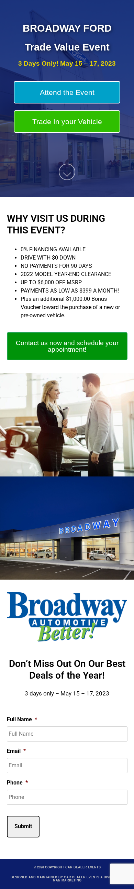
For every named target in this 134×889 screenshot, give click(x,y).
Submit (23, 826)
